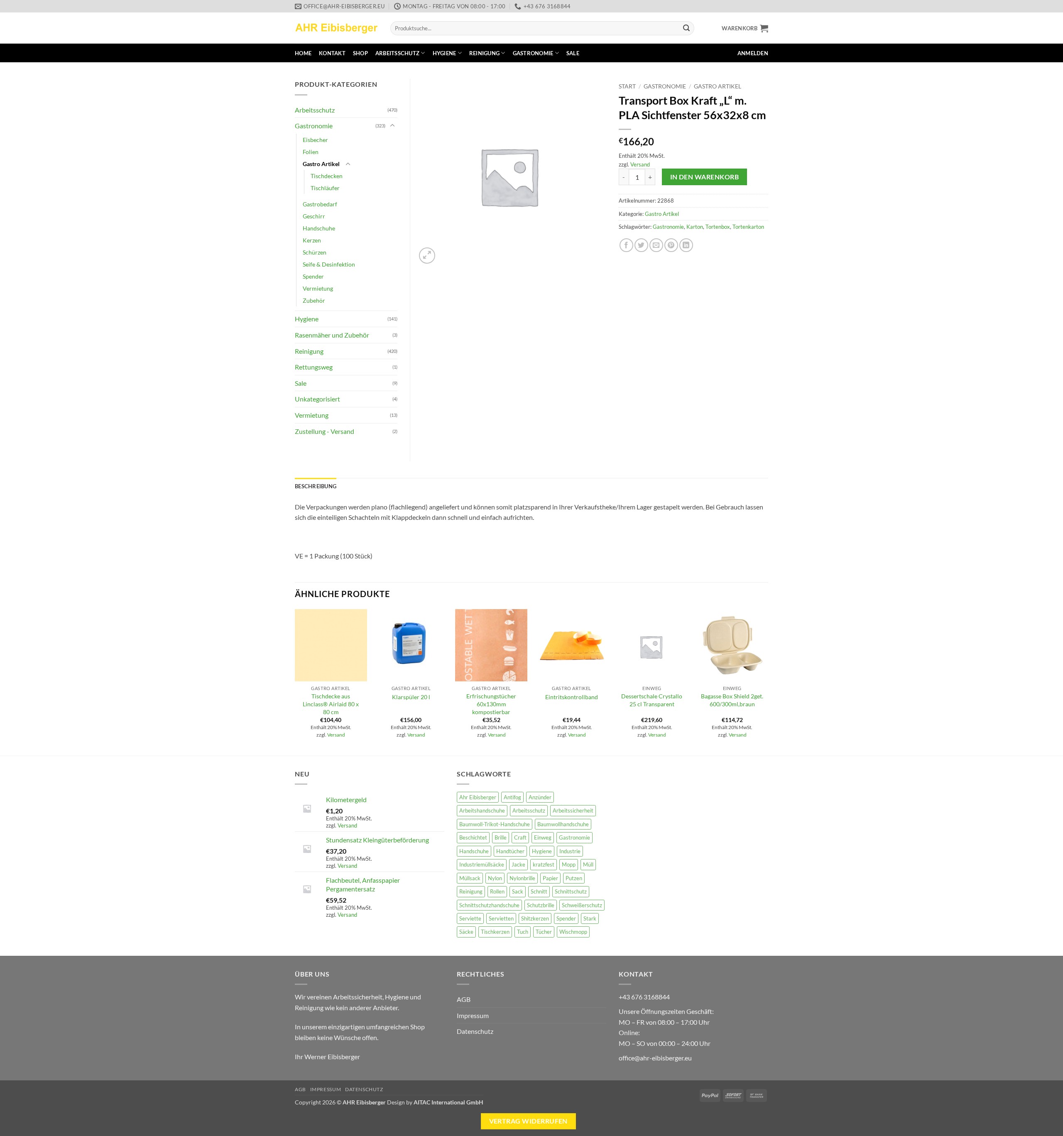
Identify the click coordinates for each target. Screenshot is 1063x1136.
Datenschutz (475, 1031)
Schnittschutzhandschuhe (489, 905)
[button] (745, 28)
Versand (640, 164)
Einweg (542, 837)
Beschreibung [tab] (315, 486)
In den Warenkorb (704, 177)
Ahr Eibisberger (477, 797)
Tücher (544, 931)
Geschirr (314, 216)
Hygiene (444, 53)
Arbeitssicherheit (573, 810)
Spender (313, 276)
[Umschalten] (392, 126)
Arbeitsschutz (397, 53)
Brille (501, 837)
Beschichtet (473, 837)
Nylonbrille (522, 878)
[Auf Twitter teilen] (641, 245)
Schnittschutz (571, 891)
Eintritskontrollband (571, 696)
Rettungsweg (314, 367)
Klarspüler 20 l (411, 696)
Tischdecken (327, 175)
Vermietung (318, 288)
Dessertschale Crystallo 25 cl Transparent (651, 700)
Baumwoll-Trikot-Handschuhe (494, 824)
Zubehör (314, 300)
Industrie (569, 851)
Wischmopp (573, 931)
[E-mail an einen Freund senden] (656, 245)
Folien (310, 151)
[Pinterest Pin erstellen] (671, 245)
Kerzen (312, 240)
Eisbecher (315, 139)
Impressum (473, 1015)
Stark (589, 918)
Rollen (497, 891)
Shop (360, 53)
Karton (694, 226)
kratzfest (543, 864)
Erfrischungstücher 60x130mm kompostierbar (491, 704)
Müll (588, 864)
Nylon (495, 878)
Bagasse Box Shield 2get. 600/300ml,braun (732, 700)
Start (627, 86)
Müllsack (469, 878)
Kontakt (332, 53)
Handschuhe (319, 228)
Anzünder (540, 797)
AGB (463, 999)
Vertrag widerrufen (528, 1121)
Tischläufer (325, 187)
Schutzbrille (540, 905)
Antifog (512, 797)
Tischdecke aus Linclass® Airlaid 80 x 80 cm (331, 704)
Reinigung (484, 53)
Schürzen (314, 252)
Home (303, 53)
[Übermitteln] (686, 28)
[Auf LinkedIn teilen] (686, 245)
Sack (517, 891)
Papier (550, 878)
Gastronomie (533, 53)
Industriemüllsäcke (481, 864)
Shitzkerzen (535, 918)
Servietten (501, 918)
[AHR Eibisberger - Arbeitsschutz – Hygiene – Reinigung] (336, 28)
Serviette (470, 918)
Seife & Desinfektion (329, 264)
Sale (572, 53)
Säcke (466, 931)
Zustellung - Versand (324, 431)
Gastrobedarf (320, 204)
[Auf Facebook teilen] (626, 245)
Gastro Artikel (717, 86)
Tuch (522, 931)
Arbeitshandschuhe (482, 810)
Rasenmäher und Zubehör (332, 335)
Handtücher (510, 851)
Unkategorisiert (317, 399)
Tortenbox (717, 226)
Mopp (569, 864)
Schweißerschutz (582, 905)
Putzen (574, 878)
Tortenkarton (748, 226)
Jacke (518, 864)
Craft (520, 837)
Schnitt (539, 891)
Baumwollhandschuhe (563, 824)
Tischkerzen (495, 931)
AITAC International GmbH (448, 1102)
